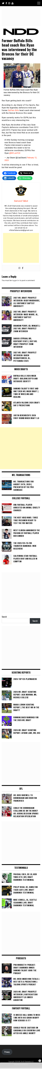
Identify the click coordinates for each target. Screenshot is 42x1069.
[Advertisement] (21, 248)
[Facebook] (23, 268)
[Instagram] (19, 268)
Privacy (7, 1052)
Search (4, 616)
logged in (15, 280)
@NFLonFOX (14, 153)
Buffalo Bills (13, 110)
